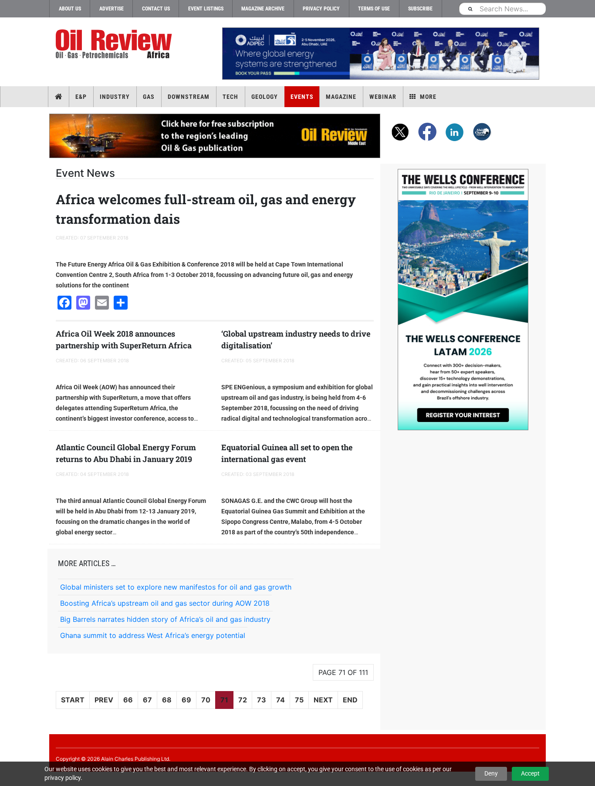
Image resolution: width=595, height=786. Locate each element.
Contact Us (156, 9)
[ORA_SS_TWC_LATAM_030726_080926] (463, 299)
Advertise (111, 9)
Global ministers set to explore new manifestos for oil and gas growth (175, 587)
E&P (81, 96)
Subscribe (420, 9)
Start (73, 699)
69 (186, 699)
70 (205, 699)
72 (242, 699)
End (350, 699)
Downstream (189, 96)
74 (280, 699)
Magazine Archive (262, 9)
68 (167, 699)
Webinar (382, 96)
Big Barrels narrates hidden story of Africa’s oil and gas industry (165, 619)
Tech (230, 96)
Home (58, 96)
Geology (264, 96)
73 (261, 699)
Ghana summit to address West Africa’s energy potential (152, 635)
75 (299, 699)
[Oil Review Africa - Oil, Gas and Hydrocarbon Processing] (115, 44)
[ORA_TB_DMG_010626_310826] (380, 53)
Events (302, 96)
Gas (149, 96)
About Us (70, 9)
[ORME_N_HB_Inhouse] (215, 136)
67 (147, 699)
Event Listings (205, 9)
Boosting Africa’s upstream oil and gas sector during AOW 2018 (165, 603)
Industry (115, 96)
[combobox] (502, 8)
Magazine (341, 96)
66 (128, 699)
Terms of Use (374, 9)
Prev (104, 699)
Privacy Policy (321, 9)
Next (323, 699)
